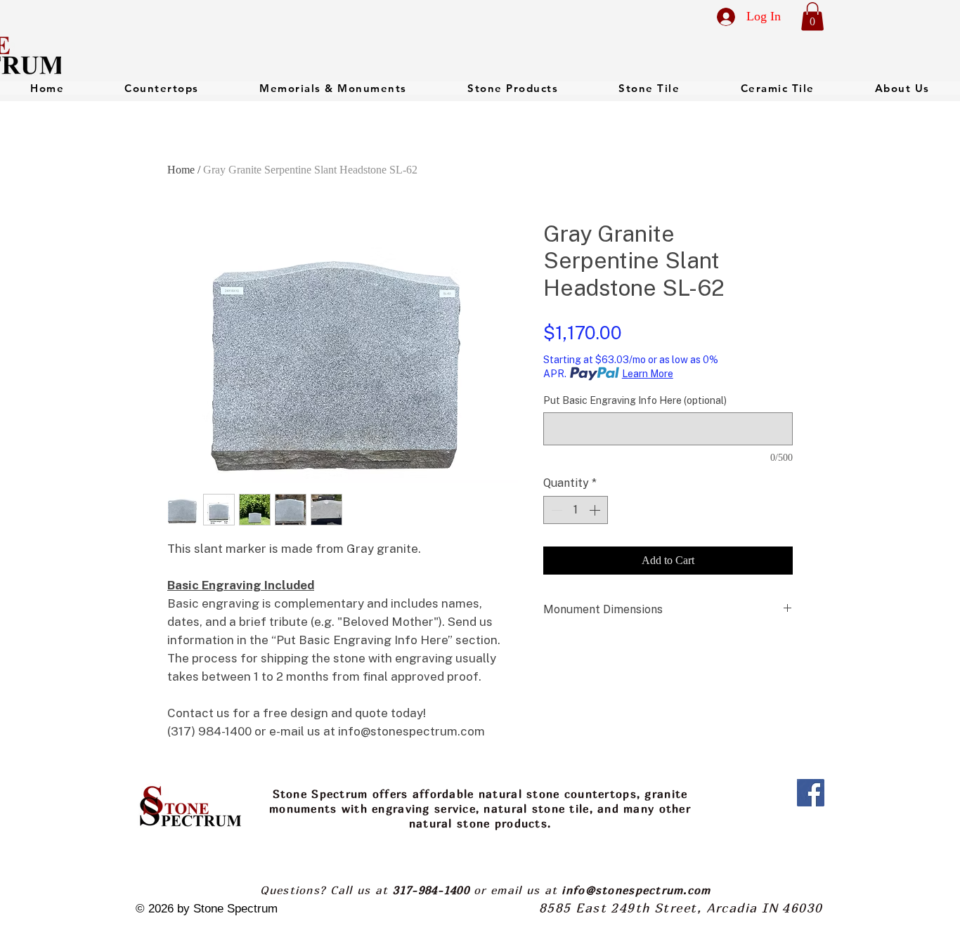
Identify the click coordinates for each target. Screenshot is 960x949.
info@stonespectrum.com (636, 890)
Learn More (647, 373)
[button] (812, 16)
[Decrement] (555, 510)
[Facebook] (810, 792)
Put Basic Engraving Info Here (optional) (635, 400)
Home (181, 170)
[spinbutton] (575, 510)
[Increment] (596, 510)
